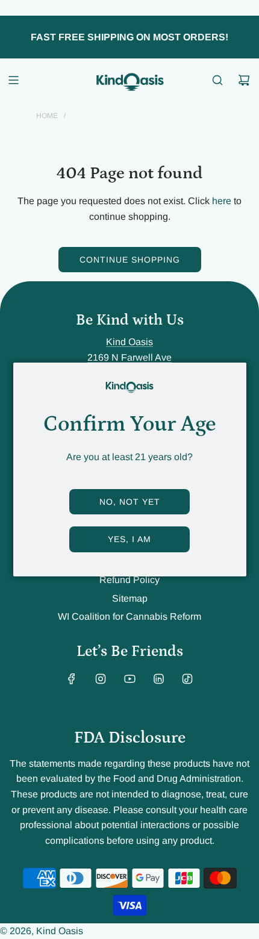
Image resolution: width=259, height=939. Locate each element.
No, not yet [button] (129, 502)
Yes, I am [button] (129, 539)
